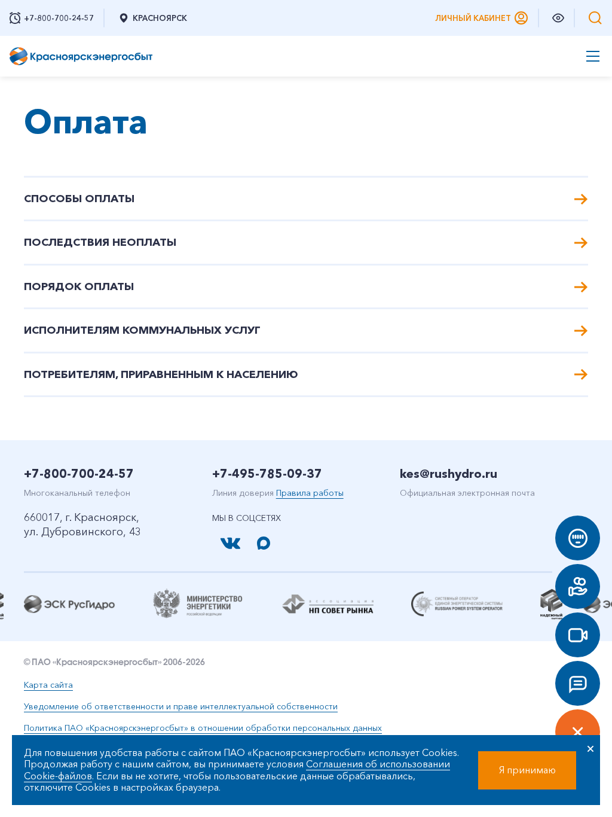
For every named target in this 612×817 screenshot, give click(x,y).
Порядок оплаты (79, 286)
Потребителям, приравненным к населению (161, 374)
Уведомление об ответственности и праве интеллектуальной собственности (181, 706)
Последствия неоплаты (100, 242)
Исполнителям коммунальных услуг (142, 330)
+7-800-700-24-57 (79, 474)
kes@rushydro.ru (448, 474)
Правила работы (310, 492)
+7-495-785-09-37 (267, 474)
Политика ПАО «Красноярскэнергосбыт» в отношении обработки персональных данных (203, 728)
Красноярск (160, 18)
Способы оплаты (79, 198)
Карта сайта (48, 684)
